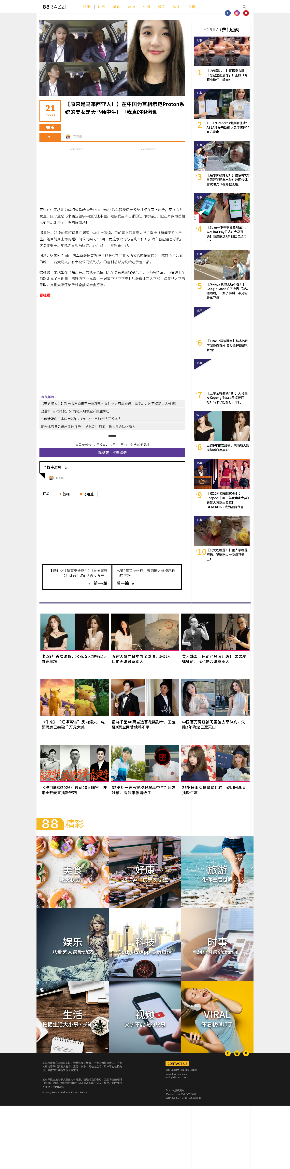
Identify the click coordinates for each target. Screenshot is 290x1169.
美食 (116, 6)
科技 (176, 6)
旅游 (131, 6)
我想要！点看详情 (112, 452)
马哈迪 (88, 493)
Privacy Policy (50, 1092)
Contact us (177, 1063)
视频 (191, 6)
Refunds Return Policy (74, 1092)
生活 (146, 6)
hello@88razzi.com (177, 1077)
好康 (86, 6)
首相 (66, 493)
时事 (101, 6)
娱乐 (161, 6)
